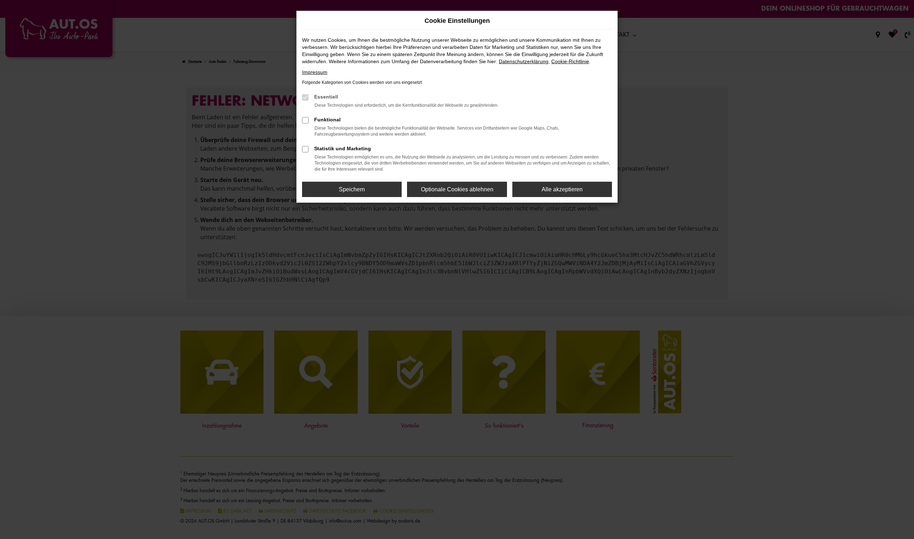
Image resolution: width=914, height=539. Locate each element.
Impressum (314, 72)
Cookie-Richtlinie (570, 61)
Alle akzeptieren (562, 189)
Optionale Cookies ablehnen (457, 189)
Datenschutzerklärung (523, 61)
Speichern (352, 189)
